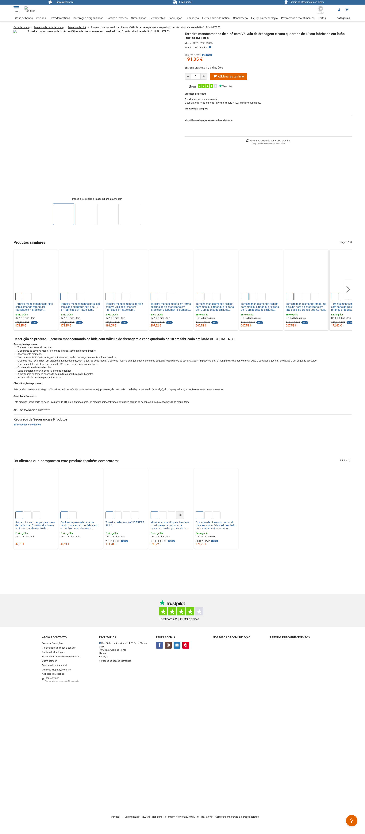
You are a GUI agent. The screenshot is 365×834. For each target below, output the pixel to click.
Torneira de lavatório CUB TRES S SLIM (125, 524)
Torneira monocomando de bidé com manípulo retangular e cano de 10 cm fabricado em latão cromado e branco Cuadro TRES (260, 306)
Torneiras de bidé (77, 27)
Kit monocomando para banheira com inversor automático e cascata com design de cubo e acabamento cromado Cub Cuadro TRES (170, 525)
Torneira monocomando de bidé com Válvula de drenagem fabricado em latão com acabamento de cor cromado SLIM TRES (126, 306)
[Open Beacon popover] (351, 820)
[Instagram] (168, 645)
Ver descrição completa (196, 108)
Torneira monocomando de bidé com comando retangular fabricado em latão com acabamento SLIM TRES (34, 306)
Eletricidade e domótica (216, 18)
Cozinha (41, 18)
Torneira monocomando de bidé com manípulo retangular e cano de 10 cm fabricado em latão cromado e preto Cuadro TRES (215, 306)
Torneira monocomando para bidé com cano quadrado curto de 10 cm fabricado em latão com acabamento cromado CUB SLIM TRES (80, 306)
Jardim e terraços (117, 18)
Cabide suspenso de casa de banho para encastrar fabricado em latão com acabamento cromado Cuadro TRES (79, 525)
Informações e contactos (27, 424)
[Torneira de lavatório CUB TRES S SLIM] (126, 490)
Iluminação (192, 18)
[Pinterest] (185, 645)
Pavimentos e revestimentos (297, 18)
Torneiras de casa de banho (48, 27)
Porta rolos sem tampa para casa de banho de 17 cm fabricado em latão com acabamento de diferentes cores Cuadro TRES (35, 525)
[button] (348, 289)
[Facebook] (159, 645)
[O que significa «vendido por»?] (210, 47)
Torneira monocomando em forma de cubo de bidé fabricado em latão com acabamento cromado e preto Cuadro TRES (171, 306)
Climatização (138, 18)
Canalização (240, 18)
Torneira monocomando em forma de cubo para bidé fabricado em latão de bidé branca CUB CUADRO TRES (306, 306)
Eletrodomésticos (59, 18)
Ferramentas (157, 18)
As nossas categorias (53, 674)
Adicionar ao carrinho (231, 76)
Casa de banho (24, 18)
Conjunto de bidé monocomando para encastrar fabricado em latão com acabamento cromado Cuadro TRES (216, 525)
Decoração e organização (88, 18)
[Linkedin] (177, 645)
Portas (322, 18)
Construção (175, 18)
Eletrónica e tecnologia (264, 18)
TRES (195, 43)
